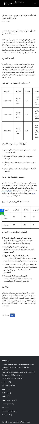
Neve (4, 422)
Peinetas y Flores (8, 411)
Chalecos (5, 393)
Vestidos (5, 415)
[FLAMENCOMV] (10, 4)
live (12, 315)
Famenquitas (6, 404)
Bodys (4, 389)
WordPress (25, 422)
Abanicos (5, 382)
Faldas (4, 396)
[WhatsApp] (2, 213)
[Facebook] (2, 210)
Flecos (4, 407)
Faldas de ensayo (8, 400)
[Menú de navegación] (34, 3)
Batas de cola (7, 385)
